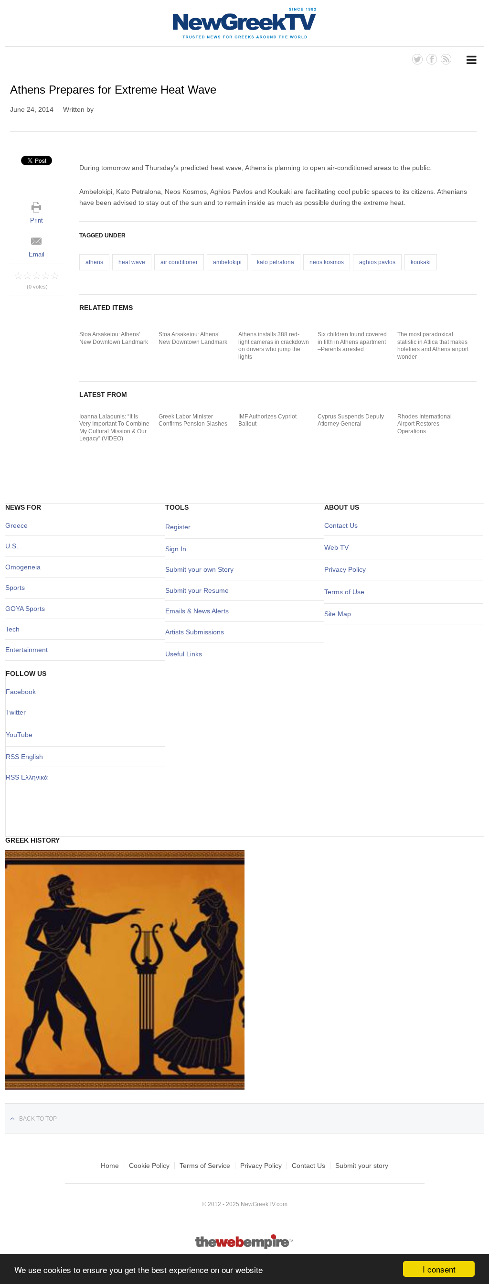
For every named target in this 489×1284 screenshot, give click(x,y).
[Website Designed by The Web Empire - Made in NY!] (245, 1247)
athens (94, 262)
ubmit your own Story (202, 569)
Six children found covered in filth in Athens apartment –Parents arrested (352, 342)
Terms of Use (344, 592)
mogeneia (26, 567)
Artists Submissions (194, 632)
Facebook (21, 692)
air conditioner (179, 262)
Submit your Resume (197, 590)
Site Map (337, 614)
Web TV (336, 547)
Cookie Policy (149, 1165)
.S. (14, 546)
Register (178, 527)
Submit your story (361, 1165)
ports (17, 587)
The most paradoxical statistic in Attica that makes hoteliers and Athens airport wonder (432, 345)
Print (36, 220)
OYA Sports (28, 608)
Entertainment (26, 649)
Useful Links (183, 654)
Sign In (175, 549)
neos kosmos (326, 262)
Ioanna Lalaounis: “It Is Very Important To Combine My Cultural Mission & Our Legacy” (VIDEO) (114, 427)
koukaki (421, 262)
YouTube (19, 734)
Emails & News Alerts (197, 611)
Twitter (16, 712)
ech (14, 629)
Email (36, 254)
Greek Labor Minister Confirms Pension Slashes (193, 420)
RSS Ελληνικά (27, 777)
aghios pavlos (377, 262)
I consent (439, 1269)
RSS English (24, 756)
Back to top (38, 1118)
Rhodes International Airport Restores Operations (424, 424)
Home (110, 1165)
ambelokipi (227, 262)
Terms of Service (205, 1165)
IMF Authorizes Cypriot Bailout (267, 420)
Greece (16, 525)
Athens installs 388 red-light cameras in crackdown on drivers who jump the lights (273, 345)
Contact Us (341, 525)
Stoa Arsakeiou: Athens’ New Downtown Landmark (113, 338)
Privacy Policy (345, 569)
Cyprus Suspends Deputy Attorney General (351, 420)
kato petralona (275, 262)
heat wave (131, 262)
